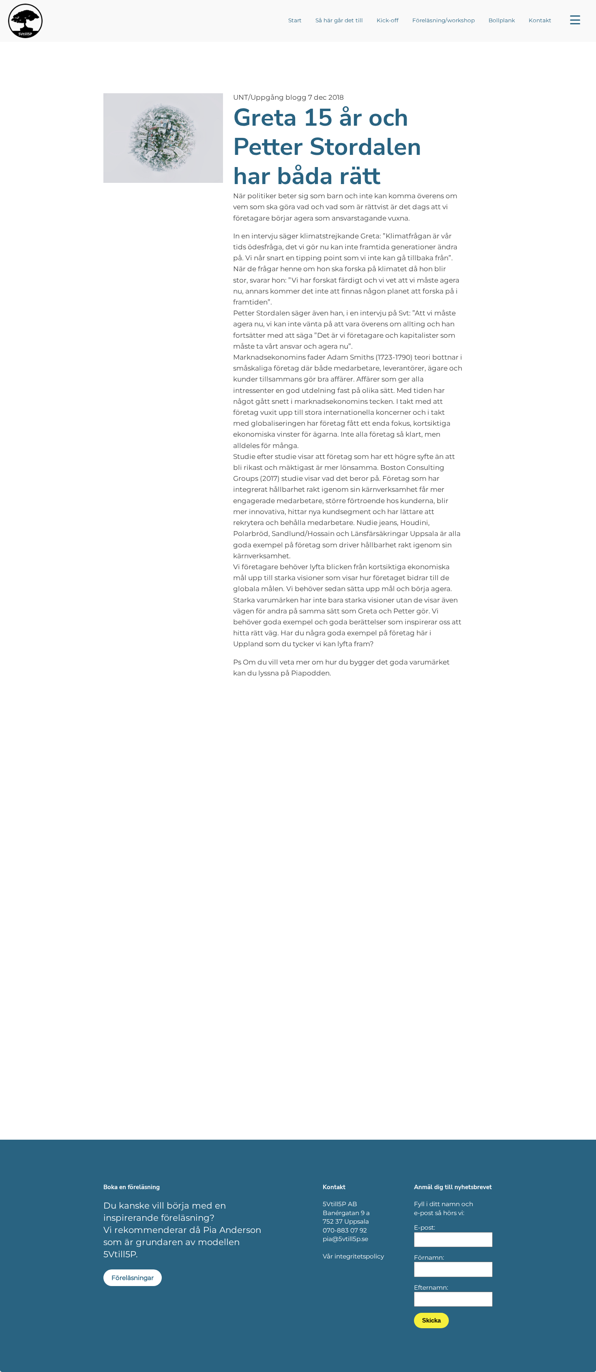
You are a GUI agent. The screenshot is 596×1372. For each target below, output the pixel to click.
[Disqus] (298, 814)
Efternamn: (431, 1287)
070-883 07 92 (345, 1230)
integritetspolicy (359, 1256)
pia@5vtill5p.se (345, 1239)
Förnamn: (429, 1257)
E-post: (424, 1227)
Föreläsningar (132, 1278)
